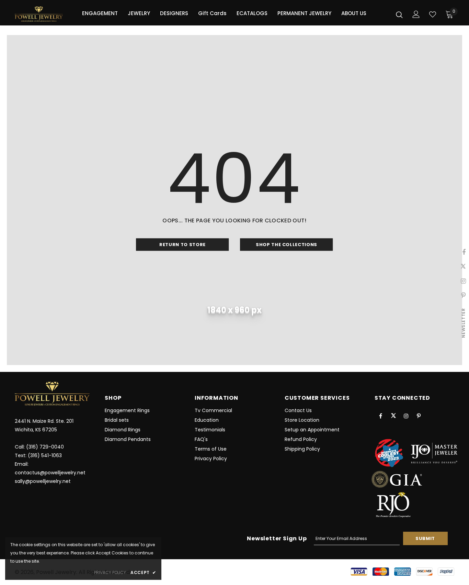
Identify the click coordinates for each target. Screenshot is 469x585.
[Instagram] (406, 415)
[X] (393, 415)
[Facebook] (381, 415)
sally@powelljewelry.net (43, 481)
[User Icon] (416, 14)
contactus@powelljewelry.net (50, 472)
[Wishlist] (432, 14)
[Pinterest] (419, 415)
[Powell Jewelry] (39, 14)
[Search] (399, 14)
